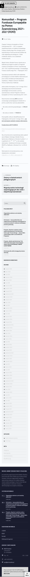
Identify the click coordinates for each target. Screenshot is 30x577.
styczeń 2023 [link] (8, 372)
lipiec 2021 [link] (7, 420)
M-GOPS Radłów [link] (10, 3)
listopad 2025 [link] (8, 291)
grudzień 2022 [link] (8, 375)
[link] (2, 6)
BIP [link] (3, 9)
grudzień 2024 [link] (8, 319)
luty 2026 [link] (7, 283)
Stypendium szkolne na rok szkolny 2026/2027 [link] (13, 214)
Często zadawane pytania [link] (11, 438)
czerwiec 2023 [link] (8, 361)
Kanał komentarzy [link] (8, 456)
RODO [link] (3, 533)
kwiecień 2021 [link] (8, 426)
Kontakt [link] (4, 536)
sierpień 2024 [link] (8, 330)
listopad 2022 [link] (8, 378)
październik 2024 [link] (9, 325)
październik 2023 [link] (9, 353)
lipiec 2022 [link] (7, 389)
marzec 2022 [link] (8, 398)
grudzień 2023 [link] (8, 347)
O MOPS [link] (4, 531)
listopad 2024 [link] (8, 322)
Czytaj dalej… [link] (6, 217)
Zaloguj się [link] (6, 450)
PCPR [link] (13, 11)
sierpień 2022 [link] (8, 387)
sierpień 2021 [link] (8, 417)
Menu (27, 575)
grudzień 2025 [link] (8, 288)
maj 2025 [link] (7, 305)
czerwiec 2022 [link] (8, 392)
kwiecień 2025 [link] (8, 308)
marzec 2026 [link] (8, 280)
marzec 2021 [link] (8, 429)
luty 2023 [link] (7, 370)
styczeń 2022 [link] (8, 403)
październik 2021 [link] (9, 412)
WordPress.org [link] (7, 459)
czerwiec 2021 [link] (8, 423)
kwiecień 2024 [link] (8, 336)
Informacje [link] (6, 166)
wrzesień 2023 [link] (8, 356)
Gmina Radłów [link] (8, 9)
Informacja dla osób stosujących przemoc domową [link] (14, 251)
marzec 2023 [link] (8, 367)
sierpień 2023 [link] (8, 358)
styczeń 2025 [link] (8, 316)
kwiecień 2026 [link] (8, 277)
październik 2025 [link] (9, 294)
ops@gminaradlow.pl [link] (8, 7)
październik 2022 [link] (9, 381)
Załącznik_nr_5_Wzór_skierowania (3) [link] (12, 155)
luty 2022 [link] (7, 400)
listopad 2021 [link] (8, 409)
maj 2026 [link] (7, 274)
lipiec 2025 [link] (7, 302)
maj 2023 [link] (7, 364)
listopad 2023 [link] (8, 350)
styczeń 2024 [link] (8, 344)
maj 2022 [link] (7, 395)
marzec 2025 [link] (8, 311)
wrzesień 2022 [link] (8, 384)
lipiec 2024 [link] (7, 333)
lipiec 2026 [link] (7, 272)
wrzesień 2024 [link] (8, 328)
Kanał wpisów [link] (7, 453)
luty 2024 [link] (7, 342)
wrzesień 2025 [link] (8, 297)
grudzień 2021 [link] (8, 406)
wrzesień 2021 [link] (8, 414)
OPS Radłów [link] (15, 166)
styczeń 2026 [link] (8, 286)
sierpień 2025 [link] (8, 300)
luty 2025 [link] (7, 314)
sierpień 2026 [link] (8, 269)
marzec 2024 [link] (8, 339)
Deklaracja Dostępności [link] (7, 539)
